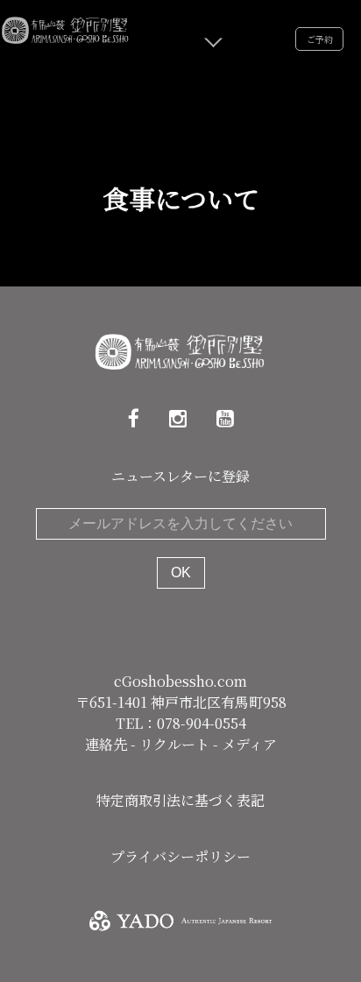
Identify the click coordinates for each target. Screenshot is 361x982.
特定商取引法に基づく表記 (180, 800)
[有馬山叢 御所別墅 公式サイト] (65, 28)
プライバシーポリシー (180, 856)
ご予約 (320, 39)
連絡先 (108, 744)
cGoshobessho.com (180, 681)
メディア (249, 744)
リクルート (176, 744)
